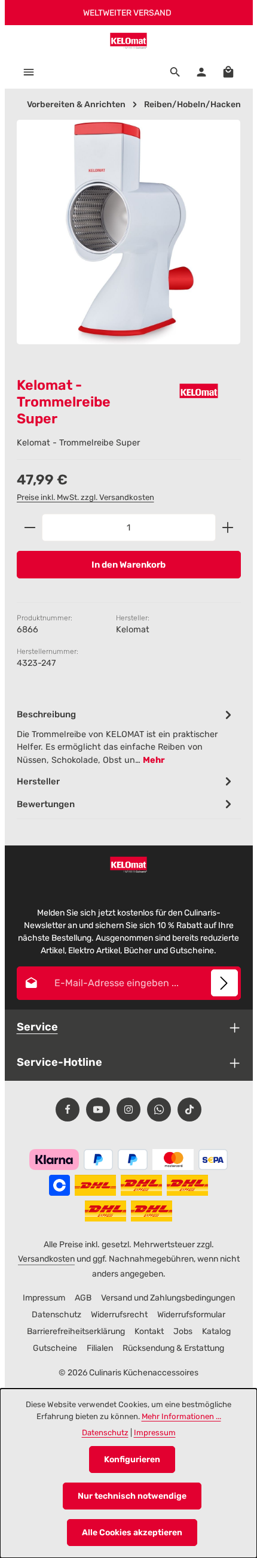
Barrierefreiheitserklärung (76, 1331)
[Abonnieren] (224, 982)
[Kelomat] (199, 390)
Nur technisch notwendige (132, 1496)
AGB (83, 1298)
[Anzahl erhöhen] (228, 527)
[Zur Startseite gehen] (128, 40)
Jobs (182, 1331)
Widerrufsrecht (119, 1315)
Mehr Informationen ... (181, 1416)
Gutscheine (55, 1348)
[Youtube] (98, 1109)
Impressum (44, 1298)
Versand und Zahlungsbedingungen (168, 1298)
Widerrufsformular (191, 1315)
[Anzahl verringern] (29, 527)
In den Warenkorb (128, 564)
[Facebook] (67, 1109)
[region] (129, 242)
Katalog (216, 1331)
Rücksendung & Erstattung (173, 1348)
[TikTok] (189, 1109)
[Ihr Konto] (201, 72)
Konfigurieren (132, 1459)
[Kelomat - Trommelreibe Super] (129, 232)
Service (37, 1026)
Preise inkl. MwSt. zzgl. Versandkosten (85, 497)
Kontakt (149, 1331)
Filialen (100, 1348)
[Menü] (29, 72)
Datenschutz (56, 1315)
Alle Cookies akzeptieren (132, 1532)
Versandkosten (46, 1259)
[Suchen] (175, 72)
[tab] (126, 736)
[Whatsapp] (159, 1109)
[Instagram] (128, 1109)
